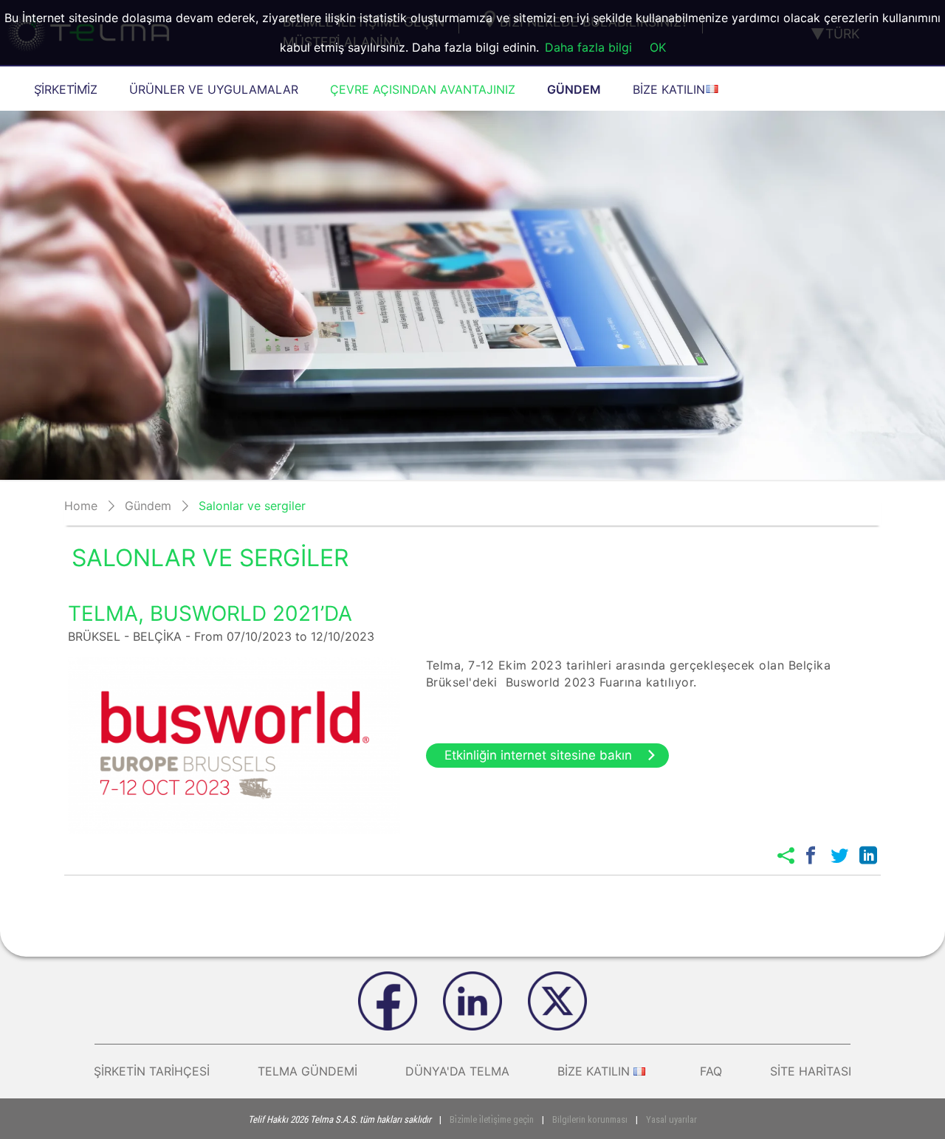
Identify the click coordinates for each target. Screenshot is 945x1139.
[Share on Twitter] (839, 855)
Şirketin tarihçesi (152, 1071)
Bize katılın (593, 1071)
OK (658, 47)
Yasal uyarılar (671, 1119)
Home (80, 505)
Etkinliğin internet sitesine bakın (538, 755)
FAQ (711, 1071)
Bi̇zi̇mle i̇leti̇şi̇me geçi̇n (492, 1119)
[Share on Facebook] (810, 855)
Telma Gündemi (307, 1071)
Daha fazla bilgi (588, 47)
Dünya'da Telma (457, 1071)
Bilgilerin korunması (590, 1119)
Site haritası (810, 1071)
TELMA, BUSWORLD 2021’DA (210, 613)
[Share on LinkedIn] (868, 855)
